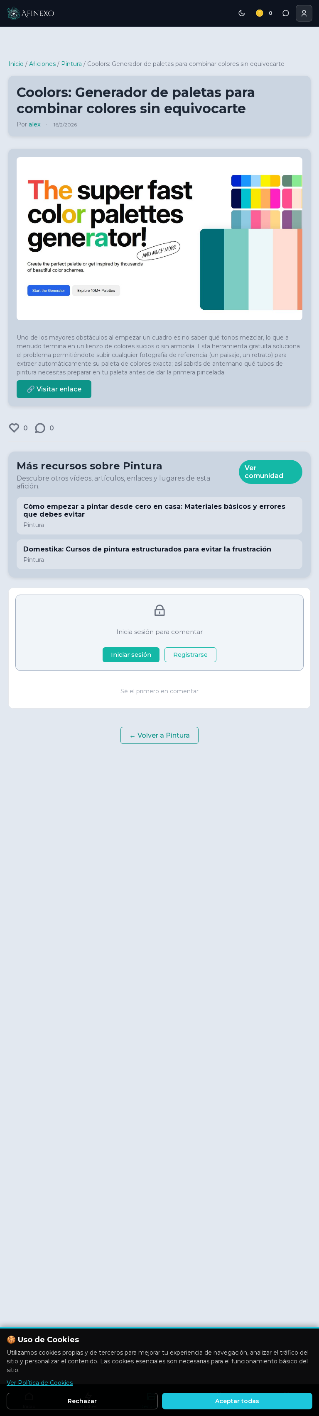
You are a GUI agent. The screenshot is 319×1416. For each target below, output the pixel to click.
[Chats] (285, 13)
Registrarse (190, 654)
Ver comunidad (264, 472)
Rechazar (82, 1401)
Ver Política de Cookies (40, 1383)
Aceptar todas (237, 1401)
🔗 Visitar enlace (54, 389)
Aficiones (42, 64)
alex (35, 124)
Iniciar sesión (131, 654)
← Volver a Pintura (159, 735)
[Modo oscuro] (241, 13)
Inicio (16, 64)
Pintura (71, 64)
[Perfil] (304, 13)
